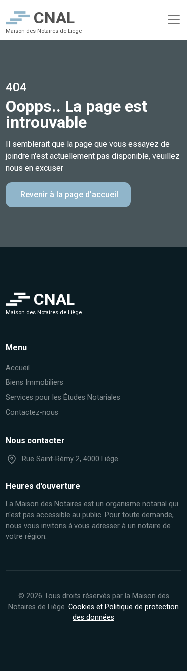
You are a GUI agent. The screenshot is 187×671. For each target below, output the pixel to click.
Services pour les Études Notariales (63, 397)
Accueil (18, 368)
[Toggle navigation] (173, 19)
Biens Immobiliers (34, 382)
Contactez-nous (32, 412)
